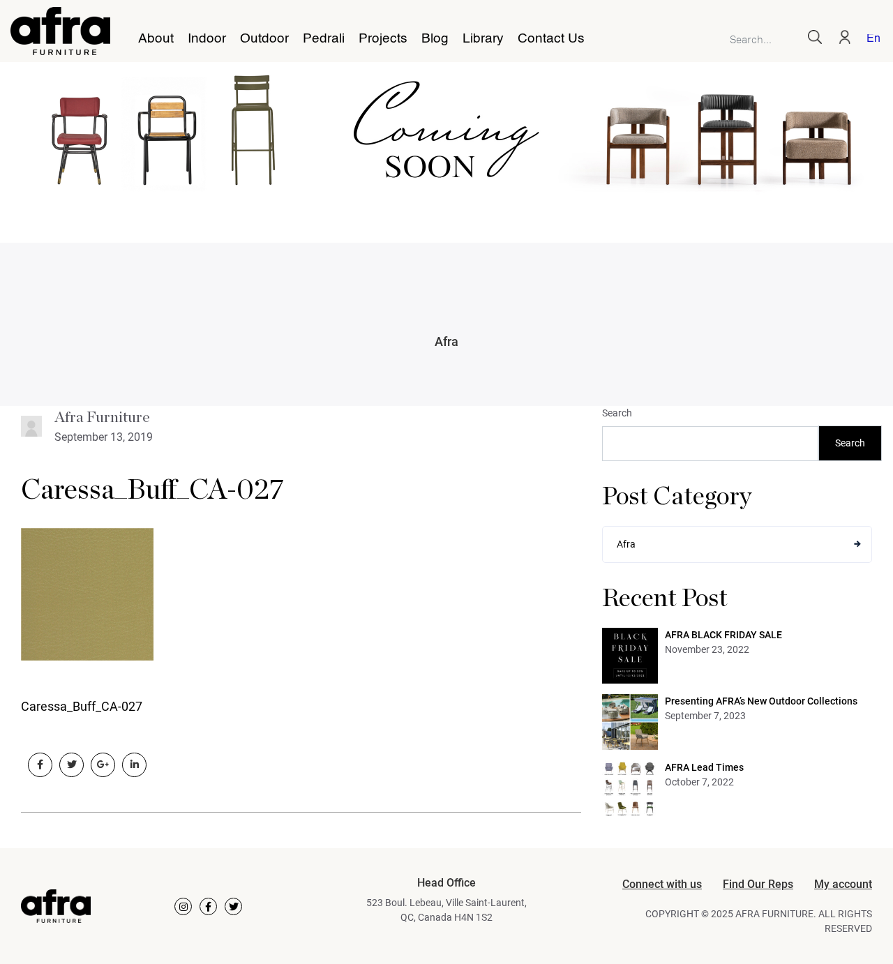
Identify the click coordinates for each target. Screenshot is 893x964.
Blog (435, 39)
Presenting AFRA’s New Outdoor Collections (761, 701)
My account (843, 884)
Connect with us (662, 884)
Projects (383, 39)
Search (617, 413)
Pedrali (324, 39)
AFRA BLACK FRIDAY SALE (723, 634)
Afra (446, 341)
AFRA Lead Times (704, 767)
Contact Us (551, 39)
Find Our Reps (758, 884)
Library (483, 39)
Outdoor (264, 39)
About (156, 39)
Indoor (207, 39)
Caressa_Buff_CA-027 (152, 490)
